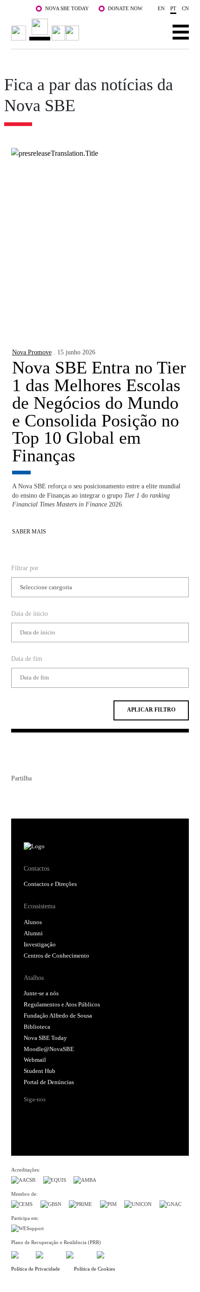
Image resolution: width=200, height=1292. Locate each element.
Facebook (18, 796)
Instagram (67, 1115)
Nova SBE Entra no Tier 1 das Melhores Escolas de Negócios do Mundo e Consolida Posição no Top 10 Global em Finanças (99, 411)
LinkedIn (52, 796)
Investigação (40, 944)
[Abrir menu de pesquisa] (152, 32)
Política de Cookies (94, 1269)
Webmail (35, 1060)
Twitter (35, 796)
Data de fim (26, 658)
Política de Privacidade (35, 1269)
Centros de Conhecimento (56, 955)
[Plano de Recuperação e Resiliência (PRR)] (47, 1253)
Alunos (33, 922)
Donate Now (125, 8)
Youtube (103, 1115)
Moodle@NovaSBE (49, 1049)
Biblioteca (37, 1027)
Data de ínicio (29, 613)
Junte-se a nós (41, 993)
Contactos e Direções (50, 884)
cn (185, 8)
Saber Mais (29, 532)
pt (173, 8)
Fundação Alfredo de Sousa (58, 1015)
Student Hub (39, 1071)
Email (68, 796)
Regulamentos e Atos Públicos (62, 1004)
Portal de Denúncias (49, 1082)
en (161, 8)
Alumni (33, 933)
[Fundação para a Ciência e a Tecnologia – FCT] (19, 1253)
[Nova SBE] (46, 29)
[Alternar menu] (181, 32)
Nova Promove (32, 352)
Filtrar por (25, 568)
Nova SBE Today (67, 8)
